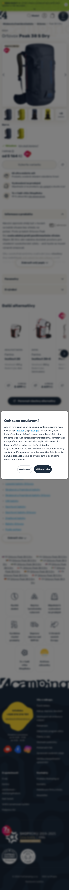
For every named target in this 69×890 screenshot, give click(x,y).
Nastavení (24, 469)
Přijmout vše (43, 469)
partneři (20, 430)
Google (34, 430)
